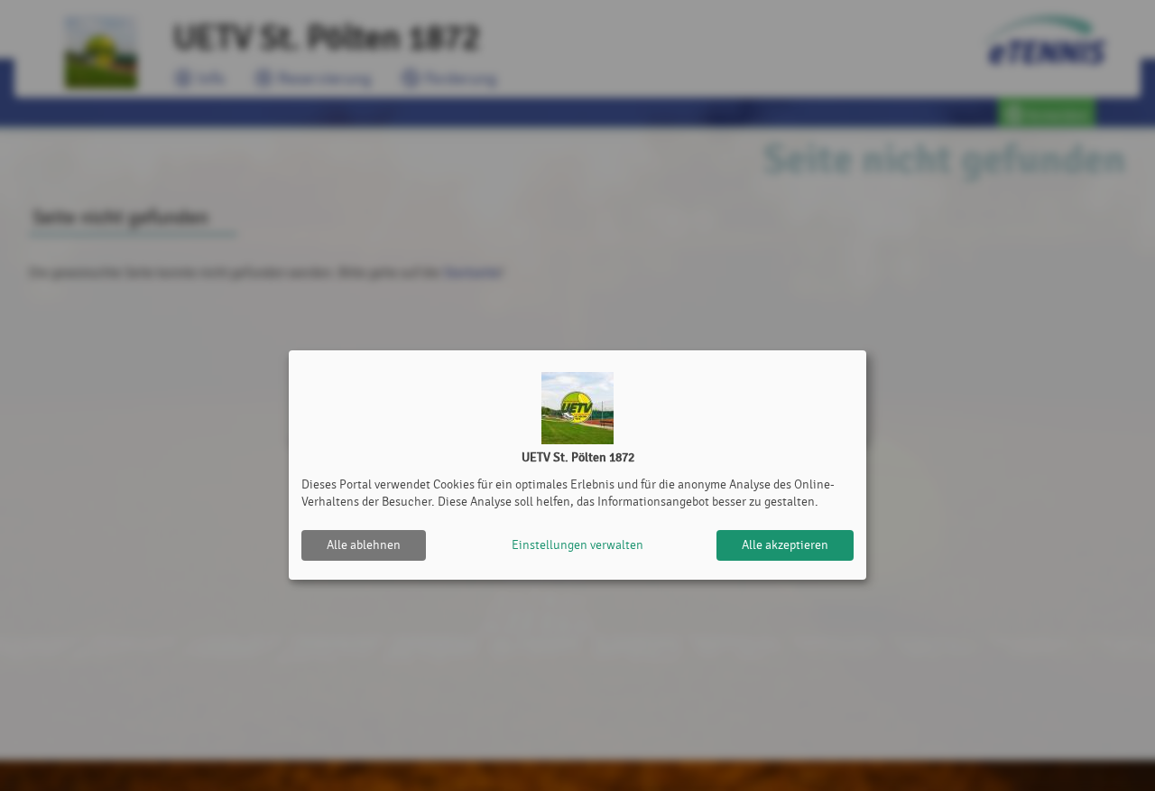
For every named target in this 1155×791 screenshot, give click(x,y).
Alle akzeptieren (785, 545)
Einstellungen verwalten (577, 545)
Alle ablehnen (364, 545)
